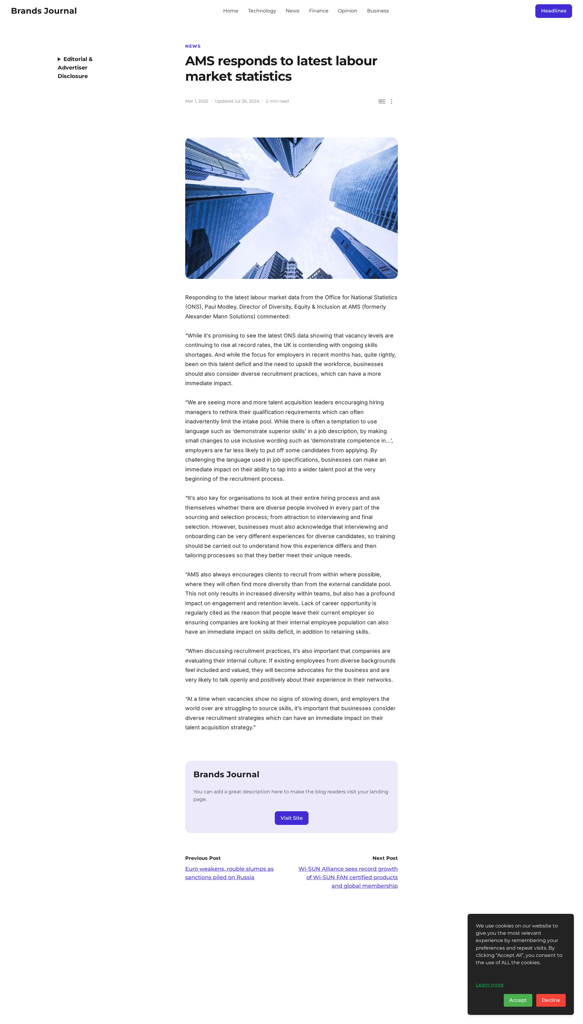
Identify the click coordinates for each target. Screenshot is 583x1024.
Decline (551, 1000)
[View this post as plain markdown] (382, 101)
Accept (518, 1000)
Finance (319, 11)
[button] (391, 101)
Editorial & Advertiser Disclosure (75, 68)
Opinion (347, 11)
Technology (262, 11)
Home (230, 11)
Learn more (490, 985)
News (292, 11)
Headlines (553, 11)
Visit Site (292, 818)
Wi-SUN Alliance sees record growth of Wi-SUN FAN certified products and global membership (348, 877)
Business (378, 11)
